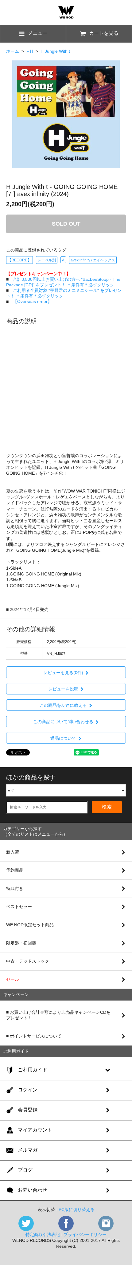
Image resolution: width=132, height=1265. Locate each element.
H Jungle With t (55, 51)
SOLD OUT (66, 224)
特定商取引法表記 (42, 1234)
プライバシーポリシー (85, 1234)
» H (29, 51)
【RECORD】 (19, 260)
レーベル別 (46, 260)
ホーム (12, 51)
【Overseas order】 (32, 301)
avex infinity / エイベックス (93, 260)
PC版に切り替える (77, 1209)
